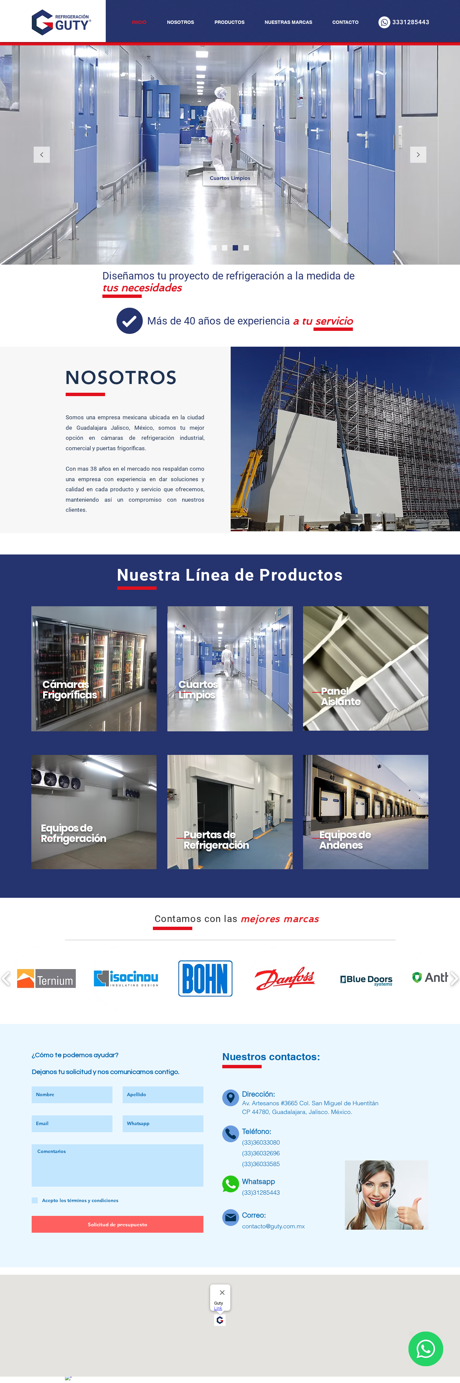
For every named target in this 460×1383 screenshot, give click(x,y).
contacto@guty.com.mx (273, 1226)
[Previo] (42, 155)
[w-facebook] (68, 1378)
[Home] (230, 1097)
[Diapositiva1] (214, 248)
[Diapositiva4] (246, 248)
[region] (94, 668)
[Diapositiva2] (224, 248)
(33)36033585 (261, 1164)
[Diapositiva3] (235, 248)
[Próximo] (418, 155)
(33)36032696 (261, 1153)
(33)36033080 (261, 1142)
